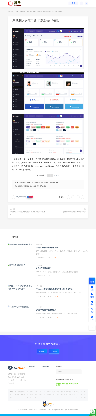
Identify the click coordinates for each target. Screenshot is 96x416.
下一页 (56, 175)
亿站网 (27, 394)
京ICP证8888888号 (71, 410)
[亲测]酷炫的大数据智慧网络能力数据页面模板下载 (27, 213)
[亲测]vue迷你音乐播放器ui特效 (74, 212)
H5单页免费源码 (29, 11)
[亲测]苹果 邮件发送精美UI (46, 310)
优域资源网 (31, 394)
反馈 (92, 312)
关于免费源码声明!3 (43, 268)
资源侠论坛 (77, 394)
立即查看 (42, 351)
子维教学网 (36, 394)
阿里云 (81, 394)
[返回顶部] (92, 327)
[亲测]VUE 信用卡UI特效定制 (47, 247)
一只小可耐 (21, 197)
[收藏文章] (68, 197)
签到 (92, 282)
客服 (92, 290)
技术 (92, 304)
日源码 (44, 394)
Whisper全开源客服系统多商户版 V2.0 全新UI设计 (55, 289)
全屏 (92, 319)
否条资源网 (19, 11)
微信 (92, 297)
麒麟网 (85, 394)
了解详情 (54, 351)
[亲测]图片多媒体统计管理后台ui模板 (34, 186)
